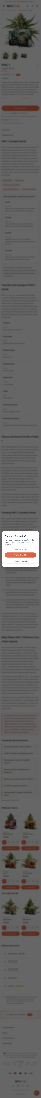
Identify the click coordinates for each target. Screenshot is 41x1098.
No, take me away (20, 561)
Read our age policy (20, 549)
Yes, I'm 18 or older (20, 555)
